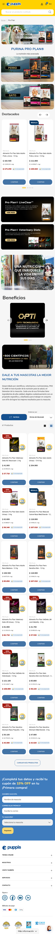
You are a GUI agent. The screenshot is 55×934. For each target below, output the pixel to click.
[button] (24, 187)
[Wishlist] (42, 4)
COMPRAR (14, 182)
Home (3, 20)
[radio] (51, 425)
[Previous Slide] (40, 115)
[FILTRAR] (14, 417)
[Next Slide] (47, 115)
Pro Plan (11, 20)
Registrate (7, 831)
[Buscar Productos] (50, 12)
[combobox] (27, 12)
